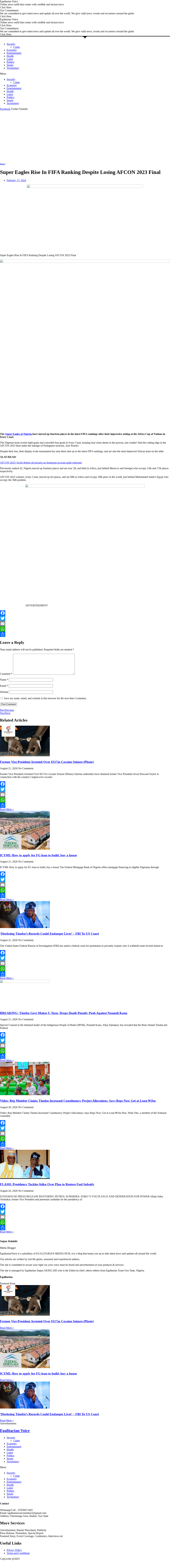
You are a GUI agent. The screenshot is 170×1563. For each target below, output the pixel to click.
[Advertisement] (85, 135)
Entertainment (14, 53)
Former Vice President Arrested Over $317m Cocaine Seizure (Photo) (47, 762)
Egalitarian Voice (15, 1430)
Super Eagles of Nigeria (18, 434)
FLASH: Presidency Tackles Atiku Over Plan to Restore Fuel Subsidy (47, 1184)
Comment (6, 673)
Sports (10, 65)
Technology (13, 68)
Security (11, 44)
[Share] (85, 634)
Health (10, 56)
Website (4, 692)
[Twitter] (85, 618)
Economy (12, 50)
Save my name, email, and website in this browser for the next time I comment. (45, 698)
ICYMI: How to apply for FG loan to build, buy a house (38, 855)
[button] (85, 73)
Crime (16, 47)
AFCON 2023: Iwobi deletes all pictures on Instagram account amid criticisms (41, 462)
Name (4, 679)
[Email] (85, 623)
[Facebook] (85, 613)
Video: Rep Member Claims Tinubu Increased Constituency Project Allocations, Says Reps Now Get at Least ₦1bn (78, 1100)
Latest (10, 59)
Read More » (7, 809)
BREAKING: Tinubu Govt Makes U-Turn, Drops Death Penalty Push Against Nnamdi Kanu (63, 1013)
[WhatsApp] (85, 629)
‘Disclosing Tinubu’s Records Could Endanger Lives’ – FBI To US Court (49, 933)
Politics (10, 62)
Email (4, 685)
